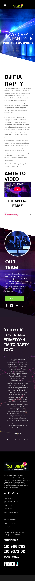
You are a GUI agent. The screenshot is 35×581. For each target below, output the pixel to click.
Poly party (16, 276)
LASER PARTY (8, 509)
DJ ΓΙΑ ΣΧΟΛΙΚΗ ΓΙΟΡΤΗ (11, 512)
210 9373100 (14, 551)
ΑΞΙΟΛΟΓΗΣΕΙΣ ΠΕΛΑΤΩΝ (12, 520)
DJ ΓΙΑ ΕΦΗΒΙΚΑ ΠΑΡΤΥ (11, 502)
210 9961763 (14, 546)
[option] (18, 394)
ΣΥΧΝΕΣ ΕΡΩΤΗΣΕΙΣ (10, 523)
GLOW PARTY (8, 505)
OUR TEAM (7, 527)
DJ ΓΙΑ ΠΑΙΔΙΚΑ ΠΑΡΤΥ (10, 498)
